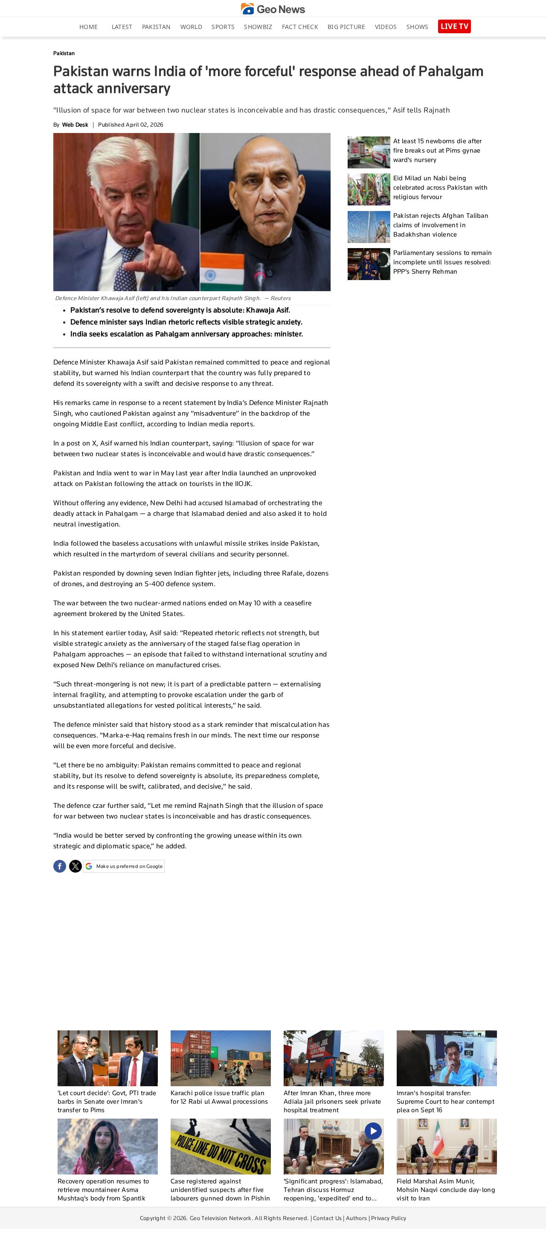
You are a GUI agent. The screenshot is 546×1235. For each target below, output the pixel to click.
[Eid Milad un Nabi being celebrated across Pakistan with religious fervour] (369, 189)
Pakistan (156, 27)
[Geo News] (273, 8)
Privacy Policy (388, 1218)
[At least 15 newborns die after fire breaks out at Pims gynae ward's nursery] (369, 152)
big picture (346, 27)
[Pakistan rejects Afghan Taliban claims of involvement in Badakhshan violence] (369, 227)
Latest (122, 27)
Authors (356, 1218)
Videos (386, 27)
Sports (223, 27)
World (191, 27)
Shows (418, 27)
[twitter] (75, 866)
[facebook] (59, 866)
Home (88, 27)
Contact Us (327, 1218)
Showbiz (258, 27)
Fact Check (300, 27)
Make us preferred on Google (129, 866)
